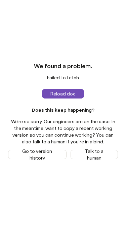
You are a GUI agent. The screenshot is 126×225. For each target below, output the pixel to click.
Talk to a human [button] (94, 154)
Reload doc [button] (63, 93)
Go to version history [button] (37, 154)
